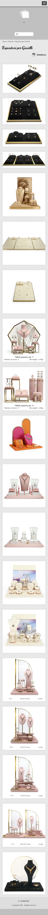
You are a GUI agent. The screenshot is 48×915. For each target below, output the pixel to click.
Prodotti (11, 41)
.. (24, 21)
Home (5, 41)
